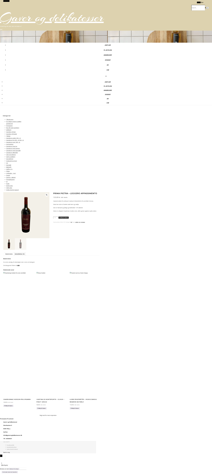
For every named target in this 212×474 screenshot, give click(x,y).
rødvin (77, 222)
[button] (46, 194)
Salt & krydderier (11, 154)
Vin (7, 163)
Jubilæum (8, 130)
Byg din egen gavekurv (12, 128)
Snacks (8, 175)
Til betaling (108, 50)
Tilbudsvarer (9, 119)
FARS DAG (9, 188)
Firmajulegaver (10, 179)
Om (108, 65)
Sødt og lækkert (10, 157)
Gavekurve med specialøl (13, 150)
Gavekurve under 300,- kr (13, 138)
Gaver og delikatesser (52, 17)
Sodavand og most (11, 161)
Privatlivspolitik (10, 445)
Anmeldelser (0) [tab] (20, 254)
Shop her (108, 45)
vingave (83, 222)
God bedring (9, 144)
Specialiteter (9, 159)
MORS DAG (9, 186)
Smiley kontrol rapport (12, 190)
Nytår (7, 183)
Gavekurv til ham (11, 132)
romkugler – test (11, 173)
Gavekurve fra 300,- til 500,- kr (15, 140)
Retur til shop (14, 469)
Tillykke (8, 136)
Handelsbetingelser (12, 447)
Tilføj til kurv (63, 217)
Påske (8, 171)
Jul (6, 181)
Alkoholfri (8, 167)
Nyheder (107, 60)
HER (18, 265)
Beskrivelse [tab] (9, 254)
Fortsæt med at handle (10, 472)
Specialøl (8, 165)
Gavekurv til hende (11, 134)
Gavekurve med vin (11, 146)
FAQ (107, 70)
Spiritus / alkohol (10, 177)
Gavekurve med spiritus (13, 148)
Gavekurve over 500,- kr (13, 142)
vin (79, 222)
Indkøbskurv (108, 55)
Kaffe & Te (9, 169)
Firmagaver (9, 125)
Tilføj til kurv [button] (8, 405)
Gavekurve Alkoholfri (12, 152)
